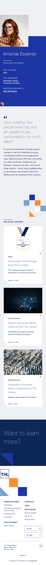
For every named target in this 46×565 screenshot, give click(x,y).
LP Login (29, 535)
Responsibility (30, 519)
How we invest (10, 522)
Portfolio (29, 502)
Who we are (30, 510)
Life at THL (29, 516)
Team (27, 506)
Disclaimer (23, 555)
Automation (8, 517)
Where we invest (11, 502)
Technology (8, 505)
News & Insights (31, 513)
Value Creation (9, 526)
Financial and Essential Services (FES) (12, 509)
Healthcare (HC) (9, 514)
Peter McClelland (10, 91)
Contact (29, 528)
